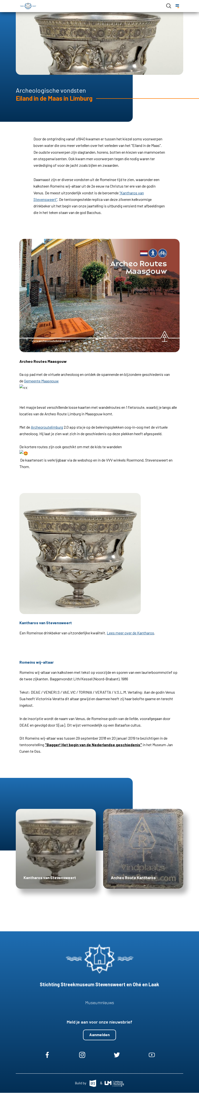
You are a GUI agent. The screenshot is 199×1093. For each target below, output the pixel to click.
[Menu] (177, 6)
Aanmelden (99, 1034)
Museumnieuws (99, 1002)
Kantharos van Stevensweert (50, 877)
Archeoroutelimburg (47, 427)
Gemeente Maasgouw (41, 381)
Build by (81, 1083)
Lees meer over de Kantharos (130, 632)
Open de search (168, 5)
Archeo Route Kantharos (133, 877)
